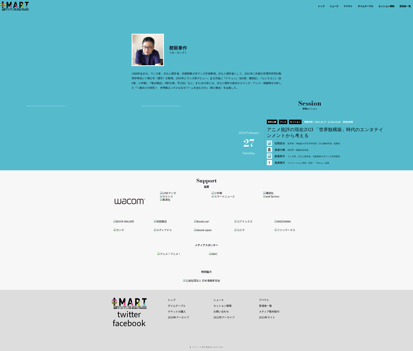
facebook (129, 322)
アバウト (348, 6)
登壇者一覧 (405, 6)
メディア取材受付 (269, 311)
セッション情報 (386, 6)
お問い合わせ (221, 311)
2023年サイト (267, 317)
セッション (295, 121)
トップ (321, 6)
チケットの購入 (177, 311)
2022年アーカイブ (224, 317)
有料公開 (272, 121)
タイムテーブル (365, 6)
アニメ (283, 121)
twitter (129, 314)
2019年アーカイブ (178, 317)
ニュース (334, 6)
